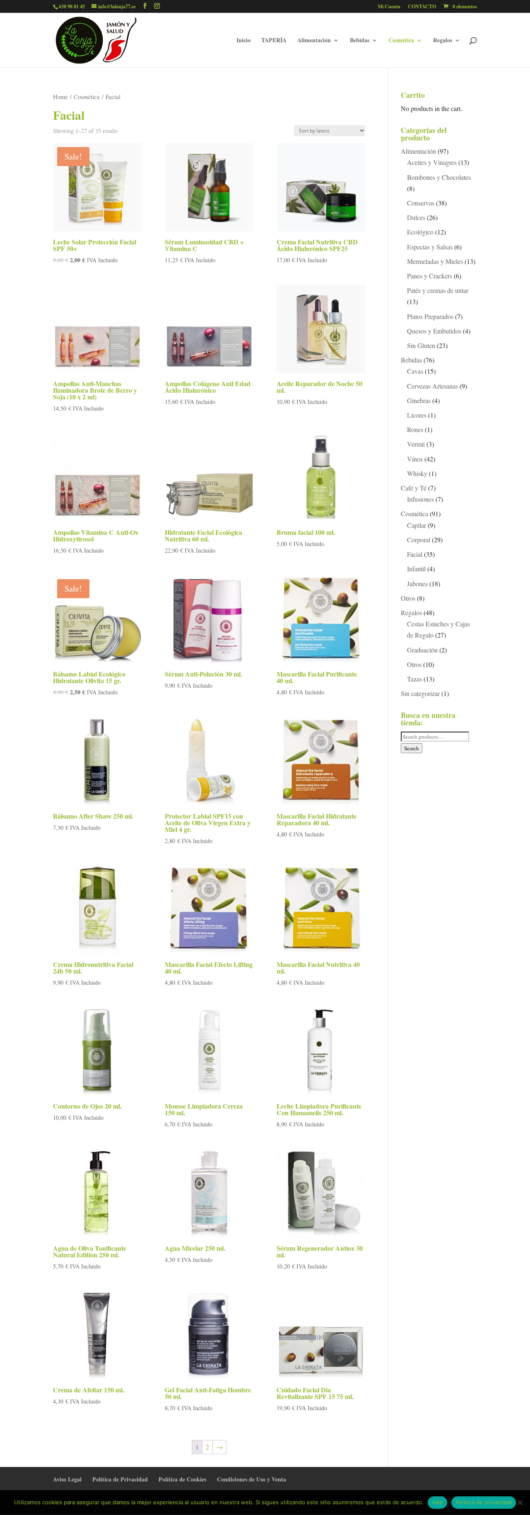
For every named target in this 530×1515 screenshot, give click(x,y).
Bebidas (359, 40)
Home (60, 96)
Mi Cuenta (389, 7)
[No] (520, 1502)
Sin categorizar (420, 693)
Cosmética (401, 40)
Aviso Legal (67, 1479)
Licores (416, 415)
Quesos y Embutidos (434, 330)
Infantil (416, 568)
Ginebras (419, 400)
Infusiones (420, 499)
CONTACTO (422, 7)
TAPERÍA (274, 40)
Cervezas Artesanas (432, 386)
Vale (437, 1502)
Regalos (442, 40)
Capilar (416, 525)
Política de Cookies (182, 1479)
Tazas (414, 678)
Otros (408, 598)
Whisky (417, 473)
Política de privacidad (483, 1502)
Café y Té (413, 487)
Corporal (418, 539)
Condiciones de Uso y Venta (251, 1479)
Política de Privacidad (120, 1479)
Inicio (243, 40)
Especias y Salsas (430, 246)
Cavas (415, 371)
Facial (414, 554)
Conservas (420, 202)
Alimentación (314, 40)
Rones (415, 429)
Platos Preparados (430, 316)
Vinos (415, 458)
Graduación (422, 649)
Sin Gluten (421, 345)
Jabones (417, 583)
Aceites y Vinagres (432, 162)
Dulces (416, 217)
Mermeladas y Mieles (435, 261)
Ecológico (420, 231)
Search (411, 748)
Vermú (416, 444)
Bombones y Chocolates (439, 177)
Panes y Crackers (429, 275)
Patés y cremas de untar (437, 290)
